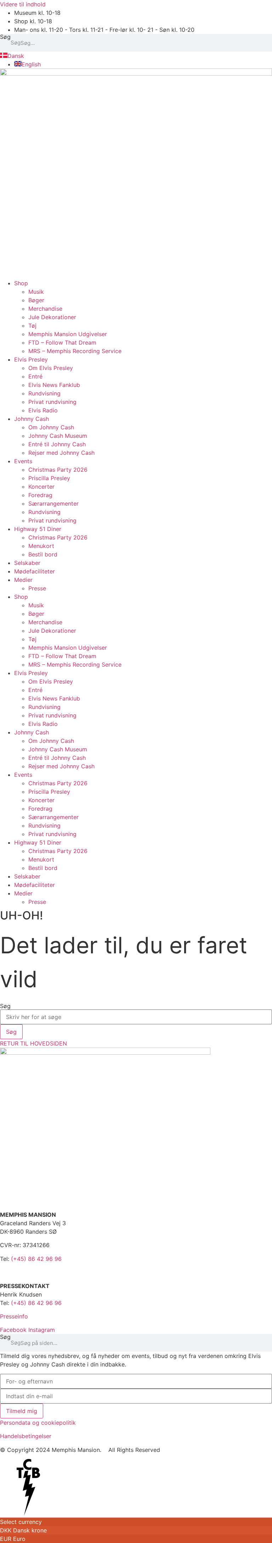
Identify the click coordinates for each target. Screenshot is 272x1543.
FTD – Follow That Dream (62, 342)
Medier (23, 579)
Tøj (32, 325)
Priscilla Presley (49, 478)
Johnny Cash (31, 418)
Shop (21, 283)
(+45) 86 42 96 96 (36, 1258)
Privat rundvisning (52, 401)
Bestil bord (42, 554)
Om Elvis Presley (50, 367)
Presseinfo (14, 1316)
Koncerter (41, 486)
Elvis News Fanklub (54, 384)
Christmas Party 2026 (57, 469)
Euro (19, 1538)
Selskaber (27, 562)
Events (23, 461)
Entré (35, 376)
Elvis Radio (43, 410)
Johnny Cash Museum (57, 435)
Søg (5, 37)
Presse (37, 588)
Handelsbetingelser (25, 1436)
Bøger (36, 300)
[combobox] (136, 1016)
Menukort (41, 545)
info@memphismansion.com (37, 1272)
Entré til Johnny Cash (57, 444)
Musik (36, 291)
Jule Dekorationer (52, 317)
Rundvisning (44, 393)
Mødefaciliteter (34, 571)
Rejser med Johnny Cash (61, 452)
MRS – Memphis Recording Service (74, 351)
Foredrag (40, 495)
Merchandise (45, 308)
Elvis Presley (31, 359)
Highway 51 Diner (37, 528)
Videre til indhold (23, 4)
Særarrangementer (53, 503)
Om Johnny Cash (51, 427)
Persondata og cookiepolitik (38, 1422)
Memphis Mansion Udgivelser (67, 334)
